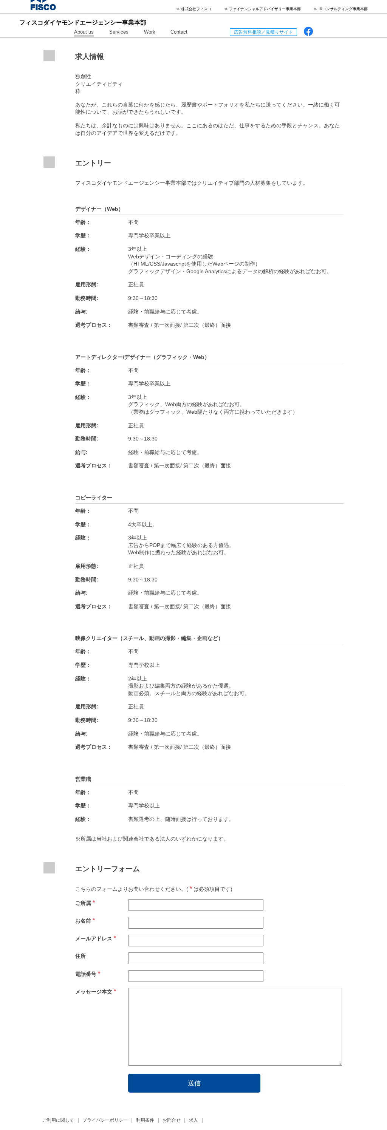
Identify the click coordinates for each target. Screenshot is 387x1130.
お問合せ (172, 1120)
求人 (193, 1120)
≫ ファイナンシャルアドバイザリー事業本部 (262, 9)
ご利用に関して (58, 1120)
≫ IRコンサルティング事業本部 (341, 9)
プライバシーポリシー (105, 1120)
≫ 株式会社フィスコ (193, 9)
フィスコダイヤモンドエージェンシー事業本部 (82, 22)
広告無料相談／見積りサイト (263, 32)
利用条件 (145, 1120)
